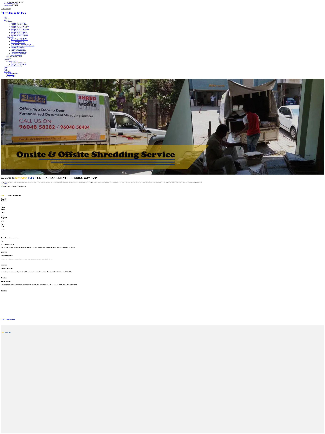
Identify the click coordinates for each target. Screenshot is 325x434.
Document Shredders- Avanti (18, 62)
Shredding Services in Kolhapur (19, 34)
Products (6, 59)
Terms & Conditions (12, 73)
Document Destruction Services (19, 40)
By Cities (9, 21)
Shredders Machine (12, 61)
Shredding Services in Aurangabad (20, 26)
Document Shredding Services (19, 38)
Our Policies (7, 72)
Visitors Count (8, 5)
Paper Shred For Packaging (14, 65)
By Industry (10, 37)
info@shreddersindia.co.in (11, 3)
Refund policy (11, 75)
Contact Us (7, 70)
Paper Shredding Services (18, 41)
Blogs (5, 69)
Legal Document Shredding (18, 53)
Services (6, 20)
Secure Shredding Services (18, 43)
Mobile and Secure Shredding (19, 52)
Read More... (4, 183)
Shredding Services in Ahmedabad (20, 29)
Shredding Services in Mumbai (19, 24)
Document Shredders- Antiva (18, 64)
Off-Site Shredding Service (14, 55)
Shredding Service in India (18, 47)
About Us (6, 18)
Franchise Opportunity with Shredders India (22, 46)
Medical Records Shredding (18, 50)
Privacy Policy (11, 76)
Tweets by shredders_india (8, 319)
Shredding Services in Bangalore (19, 35)
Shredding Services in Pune (18, 23)
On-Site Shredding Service (14, 56)
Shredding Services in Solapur (19, 32)
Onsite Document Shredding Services (21, 44)
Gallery (6, 67)
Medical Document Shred (18, 49)
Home (5, 17)
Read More (4, 252)
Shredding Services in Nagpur (19, 30)
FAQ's (9, 58)
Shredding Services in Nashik (19, 27)
